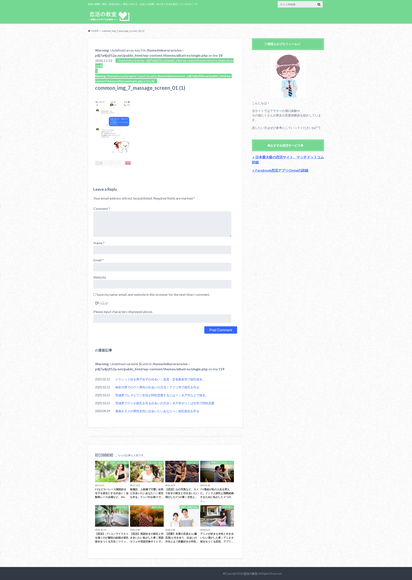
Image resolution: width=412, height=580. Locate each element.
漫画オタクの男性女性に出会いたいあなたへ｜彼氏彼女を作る (157, 411)
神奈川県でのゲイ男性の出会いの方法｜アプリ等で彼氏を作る (157, 387)
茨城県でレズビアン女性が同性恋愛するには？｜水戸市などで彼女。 (161, 395)
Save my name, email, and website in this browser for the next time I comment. (153, 294)
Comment (101, 208)
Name (99, 243)
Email (98, 260)
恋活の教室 (251, 573)
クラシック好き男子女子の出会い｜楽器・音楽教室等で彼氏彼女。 (160, 379)
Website (99, 277)
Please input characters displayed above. (123, 312)
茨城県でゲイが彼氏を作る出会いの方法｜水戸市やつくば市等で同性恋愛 (164, 403)
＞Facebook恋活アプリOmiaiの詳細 (280, 170)
